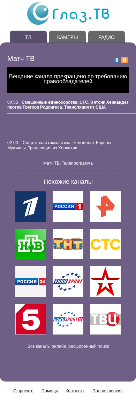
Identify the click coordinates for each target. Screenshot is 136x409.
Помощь (49, 390)
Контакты (75, 390)
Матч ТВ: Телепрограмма (68, 163)
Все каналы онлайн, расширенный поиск (68, 346)
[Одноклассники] (124, 60)
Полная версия (107, 390)
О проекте (23, 390)
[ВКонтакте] (117, 60)
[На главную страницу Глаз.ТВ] (68, 24)
